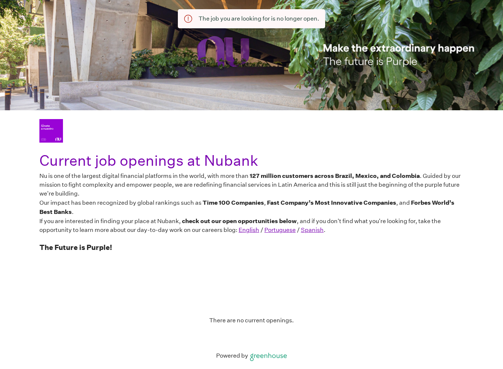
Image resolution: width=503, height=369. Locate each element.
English (249, 229)
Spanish (312, 229)
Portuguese (280, 229)
